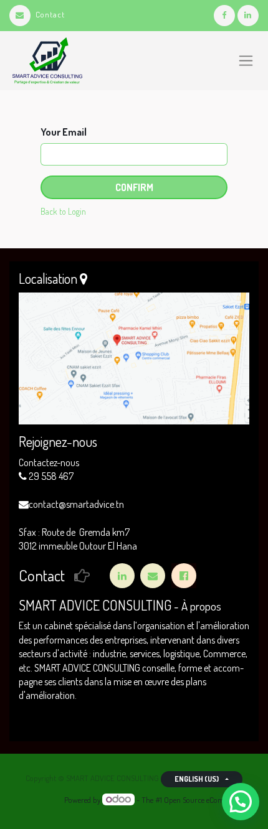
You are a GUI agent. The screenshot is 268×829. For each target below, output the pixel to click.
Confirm (134, 187)
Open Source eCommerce (204, 800)
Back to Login (63, 211)
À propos (201, 606)
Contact (50, 14)
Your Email (64, 132)
